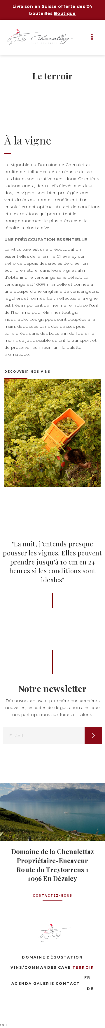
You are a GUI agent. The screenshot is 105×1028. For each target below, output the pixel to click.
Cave (64, 967)
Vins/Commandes (33, 967)
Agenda (21, 983)
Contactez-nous (52, 896)
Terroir (83, 967)
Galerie (44, 983)
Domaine (34, 957)
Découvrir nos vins (27, 372)
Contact (68, 983)
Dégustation (65, 957)
